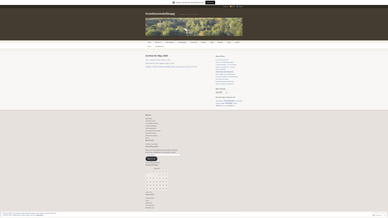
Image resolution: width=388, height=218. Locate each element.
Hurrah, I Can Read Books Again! (225, 62)
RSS (233, 6)
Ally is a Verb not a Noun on (154, 60)
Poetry (229, 42)
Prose (149, 46)
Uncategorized (159, 46)
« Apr (147, 192)
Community (193, 42)
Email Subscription (152, 146)
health (212, 42)
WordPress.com (150, 208)
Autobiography (182, 42)
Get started (210, 2)
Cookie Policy (39, 215)
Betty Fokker (149, 118)
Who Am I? (158, 42)
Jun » (150, 192)
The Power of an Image (222, 79)
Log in (147, 200)
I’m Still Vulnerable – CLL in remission (226, 65)
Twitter (240, 6)
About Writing (170, 42)
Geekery (203, 42)
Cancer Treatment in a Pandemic (225, 84)
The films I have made (152, 144)
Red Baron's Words (151, 133)
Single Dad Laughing (151, 135)
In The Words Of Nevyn (152, 123)
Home (149, 42)
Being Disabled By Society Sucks (225, 81)
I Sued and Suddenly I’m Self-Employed (226, 76)
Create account (150, 198)
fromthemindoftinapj (160, 13)
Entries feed (149, 203)
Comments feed (150, 205)
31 (166, 188)
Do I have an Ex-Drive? (222, 60)
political (237, 42)
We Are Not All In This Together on (156, 63)
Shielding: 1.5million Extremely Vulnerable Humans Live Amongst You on (167, 67)
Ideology (220, 42)
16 (163, 181)
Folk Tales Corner (150, 121)
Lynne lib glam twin (151, 128)
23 (163, 185)
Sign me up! (151, 158)
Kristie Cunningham (151, 126)
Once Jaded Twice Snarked (153, 131)
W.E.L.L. (148, 138)
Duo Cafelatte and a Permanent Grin (226, 74)
